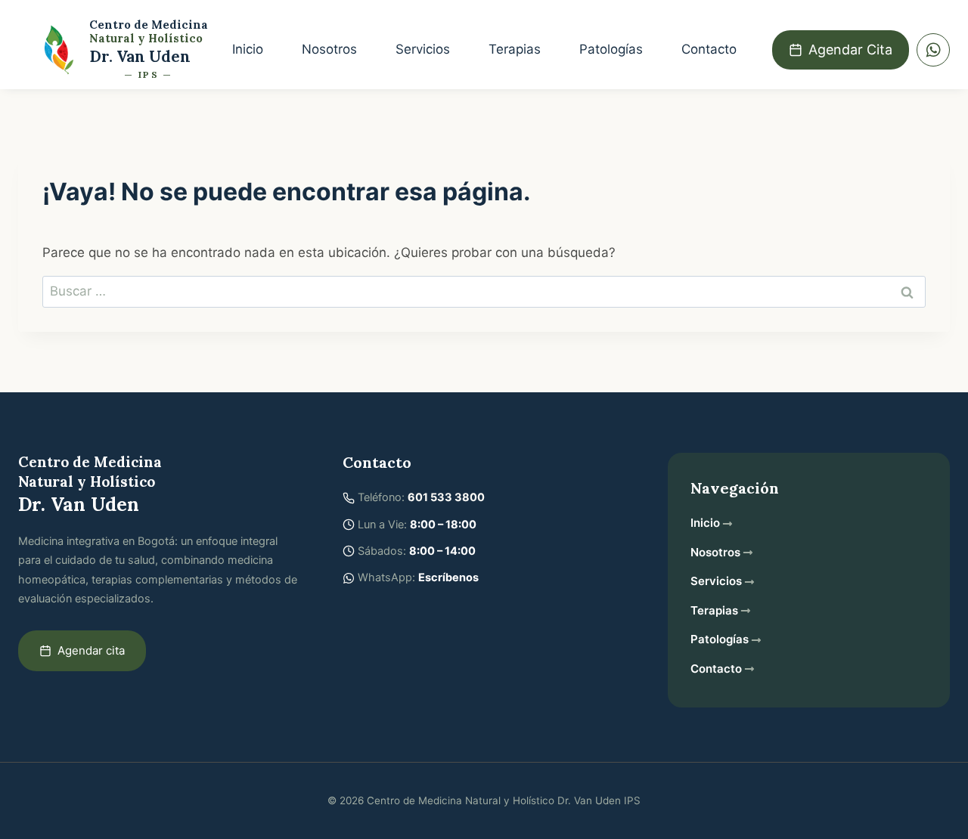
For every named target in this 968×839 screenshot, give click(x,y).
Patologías (611, 49)
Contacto (709, 49)
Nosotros (329, 49)
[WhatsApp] (933, 50)
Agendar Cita (850, 49)
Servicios (423, 49)
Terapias (515, 49)
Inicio (247, 49)
